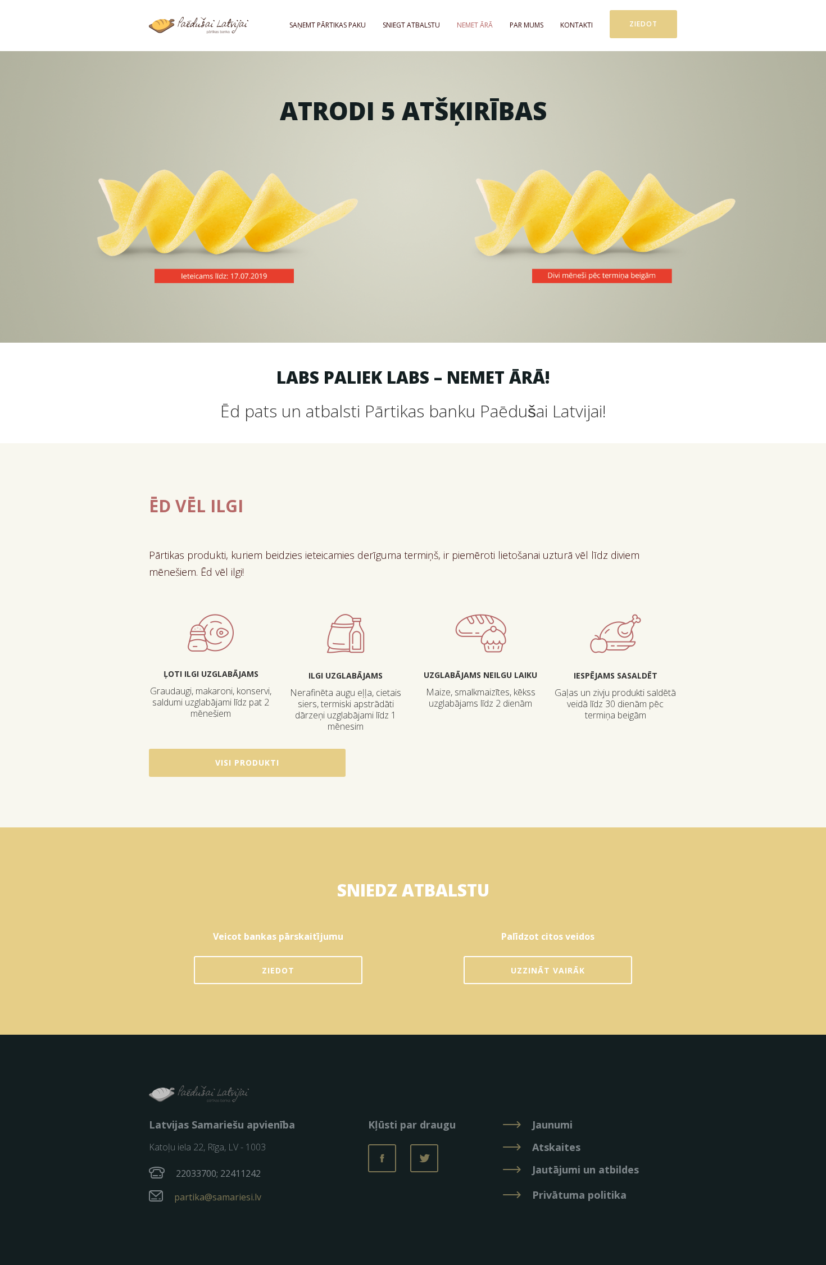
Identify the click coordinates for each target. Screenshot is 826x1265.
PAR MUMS (526, 25)
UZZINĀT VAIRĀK (548, 970)
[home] (198, 25)
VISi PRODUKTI (247, 762)
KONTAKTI (576, 25)
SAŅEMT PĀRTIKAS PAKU (327, 25)
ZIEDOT (278, 970)
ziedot (643, 24)
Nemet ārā (475, 25)
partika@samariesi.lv (217, 1197)
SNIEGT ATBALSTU (411, 25)
